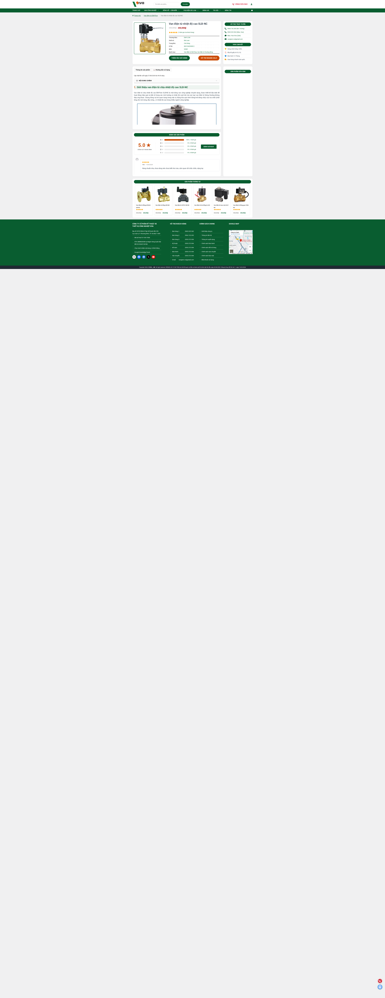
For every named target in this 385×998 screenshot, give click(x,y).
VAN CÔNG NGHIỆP (150, 10)
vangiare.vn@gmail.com (235, 39)
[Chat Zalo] (380, 987)
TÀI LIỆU (215, 10)
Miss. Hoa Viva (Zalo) (234, 35)
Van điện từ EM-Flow (151, 16)
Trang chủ (137, 16)
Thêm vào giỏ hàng (179, 58)
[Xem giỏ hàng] (251, 10)
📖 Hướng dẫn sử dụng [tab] (161, 70)
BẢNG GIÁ (206, 10)
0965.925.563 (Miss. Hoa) (235, 32)
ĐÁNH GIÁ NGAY (209, 146)
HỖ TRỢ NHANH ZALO (209, 58)
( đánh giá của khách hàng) (186, 32)
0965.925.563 (241, 4)
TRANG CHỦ (136, 10)
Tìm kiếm (185, 4)
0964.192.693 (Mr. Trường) (235, 28)
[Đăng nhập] (251, 4)
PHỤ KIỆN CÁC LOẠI (190, 10)
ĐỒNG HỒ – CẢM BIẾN (170, 10)
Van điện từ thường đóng (205, 52)
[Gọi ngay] (380, 981)
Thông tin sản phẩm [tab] (143, 70)
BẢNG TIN (228, 10)
